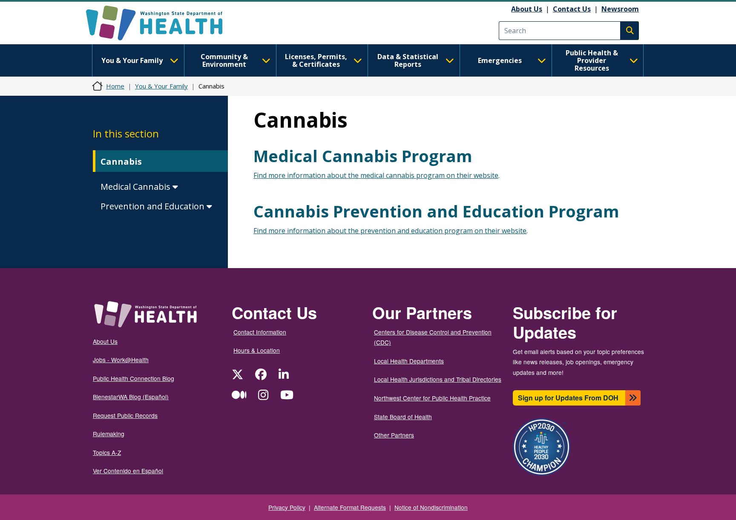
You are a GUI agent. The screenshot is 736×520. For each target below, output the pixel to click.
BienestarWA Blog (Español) (131, 396)
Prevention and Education (154, 206)
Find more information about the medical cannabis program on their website (375, 175)
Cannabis (121, 161)
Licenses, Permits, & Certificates (316, 60)
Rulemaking (108, 433)
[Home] (162, 23)
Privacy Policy (286, 507)
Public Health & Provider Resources (592, 60)
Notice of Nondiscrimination (431, 507)
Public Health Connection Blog (133, 378)
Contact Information (259, 332)
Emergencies (500, 60)
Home (115, 86)
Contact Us (572, 9)
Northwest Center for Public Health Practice (432, 398)
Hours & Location (256, 350)
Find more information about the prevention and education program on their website (389, 230)
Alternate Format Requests (350, 507)
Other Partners (394, 435)
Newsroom (620, 9)
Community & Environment (224, 60)
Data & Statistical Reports (407, 60)
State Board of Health (403, 416)
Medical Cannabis (136, 186)
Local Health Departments (409, 361)
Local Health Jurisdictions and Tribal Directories (437, 379)
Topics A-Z (107, 452)
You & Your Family (132, 60)
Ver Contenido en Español (128, 470)
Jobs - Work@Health (121, 359)
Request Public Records (125, 415)
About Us (526, 9)
